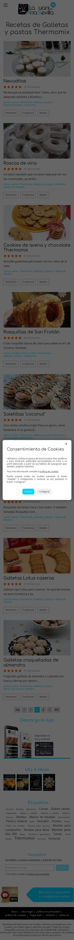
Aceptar (28, 491)
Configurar (44, 491)
